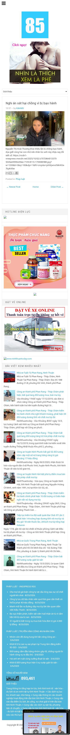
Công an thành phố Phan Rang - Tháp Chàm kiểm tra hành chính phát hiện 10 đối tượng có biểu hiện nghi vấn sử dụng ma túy (41, 496)
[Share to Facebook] (17, 173)
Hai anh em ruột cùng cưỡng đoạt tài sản (29, 658)
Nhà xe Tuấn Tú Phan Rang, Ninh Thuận (35, 372)
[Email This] (7, 173)
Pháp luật (20, 179)
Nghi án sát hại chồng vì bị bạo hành (31, 103)
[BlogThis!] (10, 173)
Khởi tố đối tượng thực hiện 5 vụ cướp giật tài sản (33, 662)
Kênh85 (20, 108)
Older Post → (57, 187)
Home (36, 187)
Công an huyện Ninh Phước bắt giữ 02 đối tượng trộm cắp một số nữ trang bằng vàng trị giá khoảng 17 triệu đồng (40, 455)
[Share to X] (13, 173)
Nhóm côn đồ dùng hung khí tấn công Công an (32, 637)
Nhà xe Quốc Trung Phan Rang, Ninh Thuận (37, 540)
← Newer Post (13, 187)
